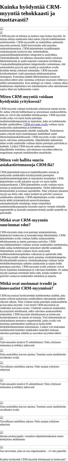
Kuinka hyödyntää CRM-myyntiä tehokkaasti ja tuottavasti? (33, 459)
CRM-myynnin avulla (36, 124)
